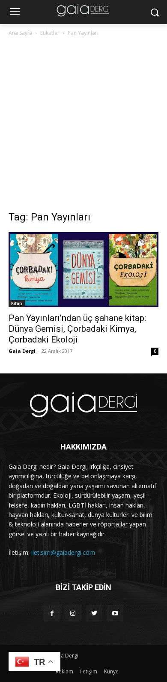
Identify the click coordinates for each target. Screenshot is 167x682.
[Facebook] (52, 613)
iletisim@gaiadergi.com (63, 552)
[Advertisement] (83, 126)
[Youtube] (115, 613)
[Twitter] (94, 613)
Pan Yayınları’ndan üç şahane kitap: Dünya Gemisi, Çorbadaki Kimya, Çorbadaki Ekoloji (77, 329)
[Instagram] (73, 613)
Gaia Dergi (22, 351)
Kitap (16, 303)
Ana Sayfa (20, 33)
